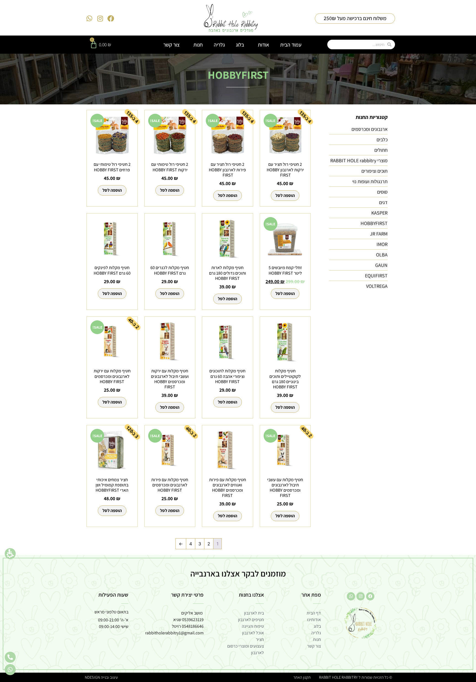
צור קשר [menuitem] (171, 44)
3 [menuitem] (199, 543)
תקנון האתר (302, 677)
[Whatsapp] (89, 18)
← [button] (181, 543)
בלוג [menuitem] (240, 44)
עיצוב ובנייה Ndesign (101, 677)
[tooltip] (295, 281)
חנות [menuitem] (198, 44)
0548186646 (193, 626)
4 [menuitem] (190, 543)
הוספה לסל (285, 195)
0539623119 (193, 620)
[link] (231, 18)
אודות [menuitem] (263, 44)
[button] (10, 553)
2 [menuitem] (208, 543)
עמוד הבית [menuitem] (290, 44)
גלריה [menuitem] (219, 44)
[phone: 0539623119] (10, 657)
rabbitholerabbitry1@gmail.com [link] (174, 633)
